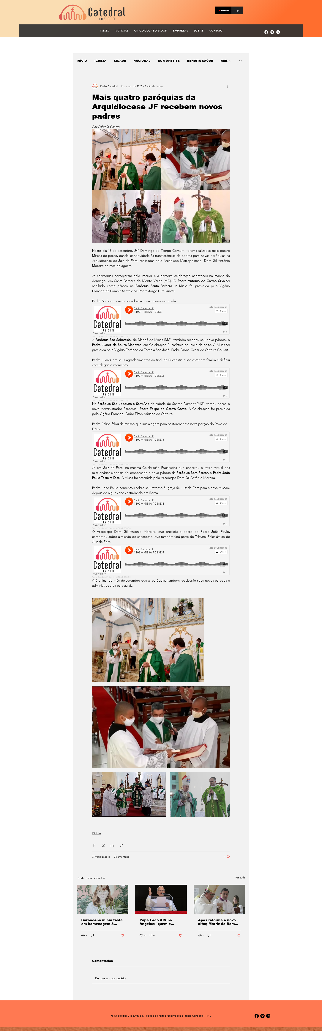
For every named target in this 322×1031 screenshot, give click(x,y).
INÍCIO (82, 60)
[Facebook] (266, 32)
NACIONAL (141, 60)
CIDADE (120, 60)
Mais (224, 60)
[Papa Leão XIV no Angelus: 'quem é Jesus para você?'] (161, 899)
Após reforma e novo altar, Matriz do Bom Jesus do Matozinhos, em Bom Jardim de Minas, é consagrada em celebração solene (218, 922)
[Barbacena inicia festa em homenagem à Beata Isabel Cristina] (102, 899)
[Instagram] (278, 32)
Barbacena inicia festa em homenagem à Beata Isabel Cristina (102, 922)
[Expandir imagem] (148, 640)
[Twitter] (272, 32)
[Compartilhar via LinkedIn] (112, 845)
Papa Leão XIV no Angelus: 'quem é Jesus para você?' (156, 922)
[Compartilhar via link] (121, 845)
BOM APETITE (169, 60)
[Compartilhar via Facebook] (94, 845)
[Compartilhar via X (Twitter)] (103, 845)
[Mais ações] (227, 86)
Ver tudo (240, 877)
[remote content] (161, 320)
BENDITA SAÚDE (200, 60)
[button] (240, 60)
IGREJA (100, 60)
